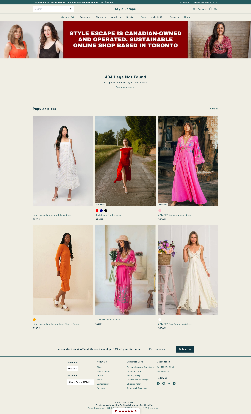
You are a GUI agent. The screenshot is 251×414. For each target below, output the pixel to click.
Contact (100, 375)
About (99, 367)
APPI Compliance (150, 408)
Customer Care (134, 371)
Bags (143, 17)
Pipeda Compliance (96, 408)
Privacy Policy (134, 375)
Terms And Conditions (137, 388)
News (187, 17)
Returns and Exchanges (138, 380)
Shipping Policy (134, 384)
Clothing (100, 17)
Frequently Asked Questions (140, 367)
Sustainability (103, 384)
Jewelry (115, 17)
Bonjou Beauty (103, 371)
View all (214, 109)
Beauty (130, 17)
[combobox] (54, 9)
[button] (126, 411)
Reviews (101, 388)
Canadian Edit (68, 17)
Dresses (84, 17)
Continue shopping (125, 87)
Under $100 (157, 17)
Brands (173, 17)
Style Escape (125, 9)
